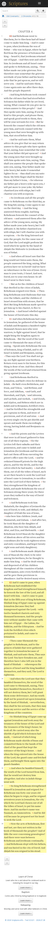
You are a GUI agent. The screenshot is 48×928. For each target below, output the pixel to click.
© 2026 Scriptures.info (14, 920)
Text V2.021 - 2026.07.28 (35, 920)
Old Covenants (12, 16)
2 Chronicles (26, 16)
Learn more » (25, 887)
